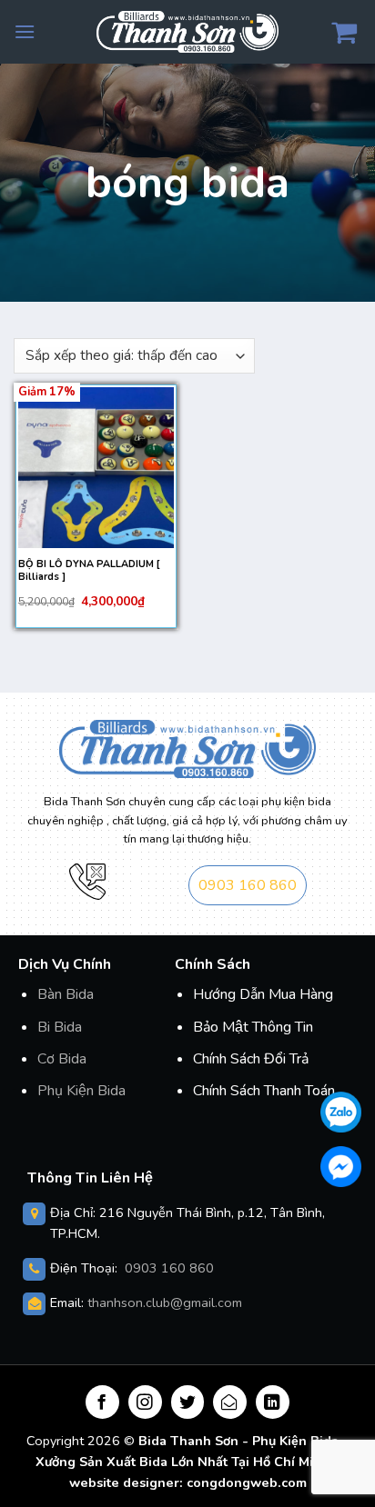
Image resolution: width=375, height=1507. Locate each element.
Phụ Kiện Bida (81, 1091)
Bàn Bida (65, 994)
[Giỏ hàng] (346, 31)
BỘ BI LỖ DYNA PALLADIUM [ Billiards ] (88, 571)
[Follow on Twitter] (188, 1402)
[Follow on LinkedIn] (272, 1402)
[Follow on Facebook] (102, 1402)
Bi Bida (59, 1027)
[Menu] (24, 31)
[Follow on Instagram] (145, 1402)
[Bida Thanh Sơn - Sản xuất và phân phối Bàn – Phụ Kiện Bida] (187, 31)
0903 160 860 (247, 885)
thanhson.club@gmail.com (164, 1302)
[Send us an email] (230, 1402)
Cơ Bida (61, 1059)
